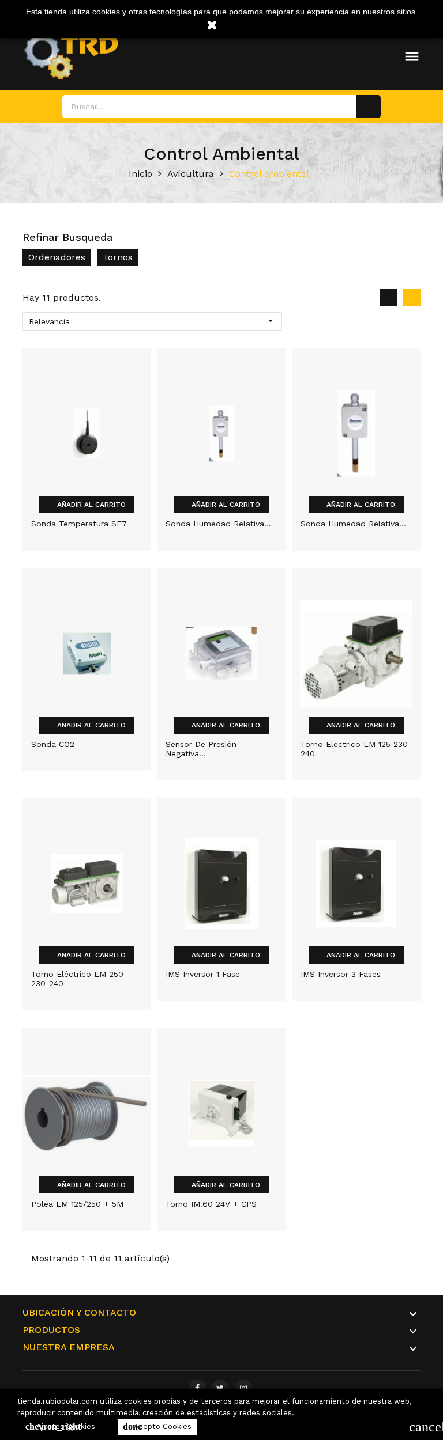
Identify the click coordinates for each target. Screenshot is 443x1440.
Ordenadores (56, 257)
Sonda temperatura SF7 (79, 523)
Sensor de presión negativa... (201, 749)
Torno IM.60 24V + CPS (211, 1203)
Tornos (118, 257)
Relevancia (152, 321)
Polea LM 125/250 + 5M (77, 1203)
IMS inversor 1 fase (203, 974)
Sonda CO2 (52, 744)
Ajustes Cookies (60, 1426)
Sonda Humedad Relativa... (218, 523)
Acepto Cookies (157, 1426)
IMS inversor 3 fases (341, 974)
